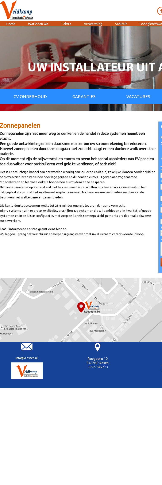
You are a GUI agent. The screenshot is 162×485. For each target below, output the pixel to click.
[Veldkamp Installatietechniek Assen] (16, 10)
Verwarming (93, 24)
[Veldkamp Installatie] (27, 370)
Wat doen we (38, 24)
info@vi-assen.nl (27, 358)
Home (10, 24)
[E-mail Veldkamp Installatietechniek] (26, 349)
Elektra (66, 24)
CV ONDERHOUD (30, 96)
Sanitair (121, 24)
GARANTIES (84, 96)
